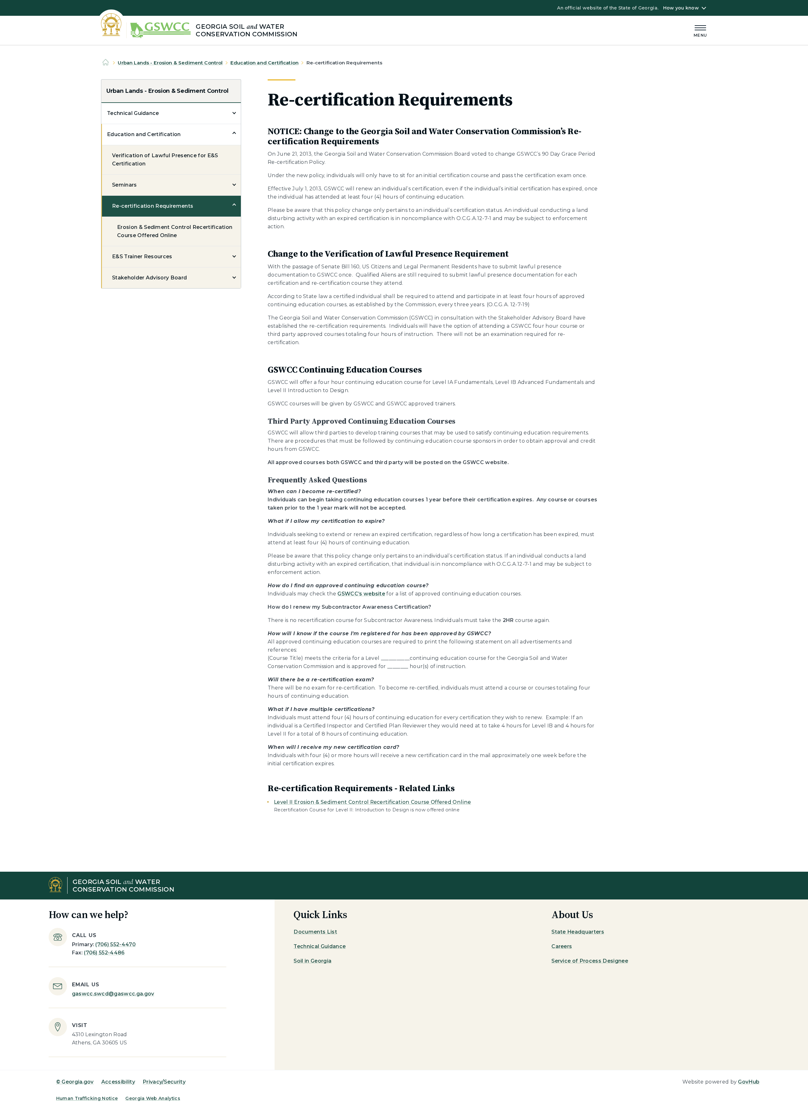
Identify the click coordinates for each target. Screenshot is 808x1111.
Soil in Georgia (312, 961)
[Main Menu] (700, 30)
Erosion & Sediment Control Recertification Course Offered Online (174, 231)
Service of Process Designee (589, 961)
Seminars (124, 185)
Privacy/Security (164, 1082)
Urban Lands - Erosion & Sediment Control (170, 63)
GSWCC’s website (361, 594)
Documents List (315, 932)
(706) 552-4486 (104, 953)
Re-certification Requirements (152, 206)
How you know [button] (681, 7)
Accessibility (118, 1082)
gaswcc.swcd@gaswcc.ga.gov (113, 994)
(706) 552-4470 (115, 944)
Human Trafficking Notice (87, 1098)
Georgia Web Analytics (152, 1098)
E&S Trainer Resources (142, 257)
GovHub (748, 1082)
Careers (561, 946)
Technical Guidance (133, 113)
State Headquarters (577, 932)
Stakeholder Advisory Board (149, 278)
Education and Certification (264, 63)
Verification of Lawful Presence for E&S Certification (165, 159)
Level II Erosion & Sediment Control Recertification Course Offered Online (372, 802)
